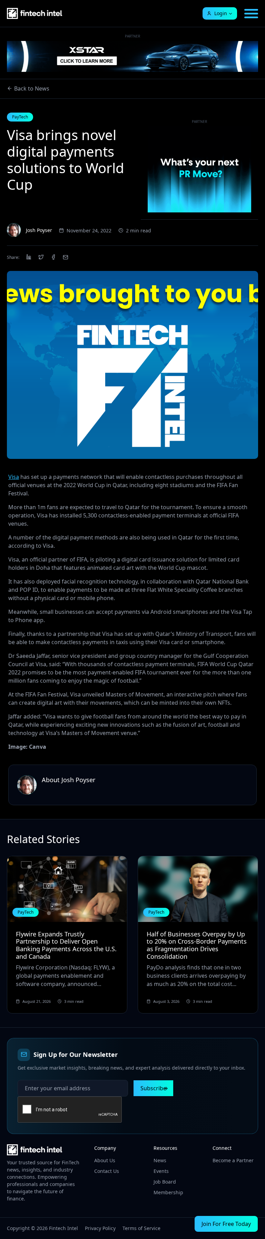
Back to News (31, 88)
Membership (168, 1192)
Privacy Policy (100, 1228)
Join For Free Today (226, 1224)
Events (161, 1171)
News (160, 1160)
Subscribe (153, 1088)
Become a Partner (233, 1160)
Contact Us (106, 1171)
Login (220, 13)
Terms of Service (141, 1228)
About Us (104, 1160)
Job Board (165, 1181)
